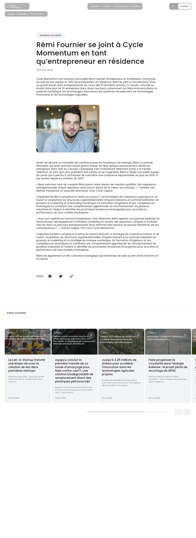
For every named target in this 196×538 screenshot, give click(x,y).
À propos (107, 6)
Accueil (11, 14)
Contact (184, 6)
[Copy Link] (71, 276)
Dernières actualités (50, 35)
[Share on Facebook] (50, 276)
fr (173, 6)
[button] (178, 412)
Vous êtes (94, 6)
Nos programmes (121, 6)
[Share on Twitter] (60, 276)
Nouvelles (135, 6)
